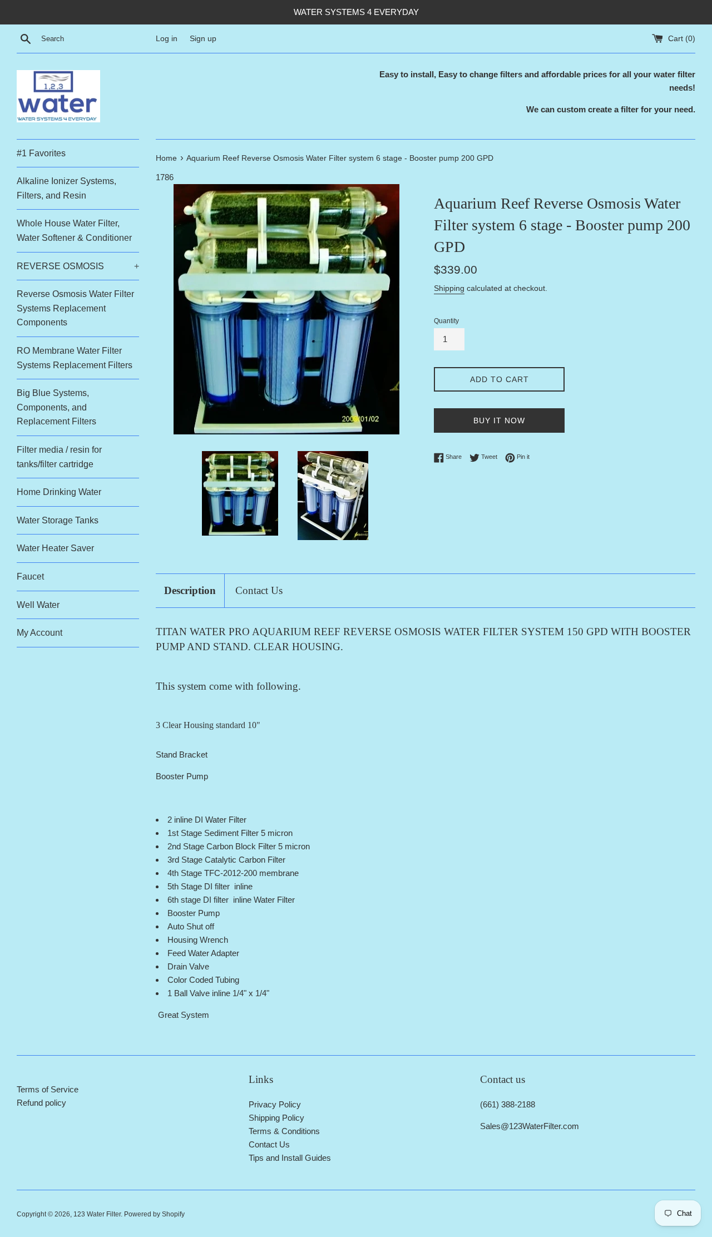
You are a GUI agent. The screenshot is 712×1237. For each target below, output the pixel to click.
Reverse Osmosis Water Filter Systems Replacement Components (75, 308)
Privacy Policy (275, 1104)
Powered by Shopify (154, 1214)
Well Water (38, 605)
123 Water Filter (97, 1214)
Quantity (446, 321)
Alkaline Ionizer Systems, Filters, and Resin (66, 188)
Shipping (449, 288)
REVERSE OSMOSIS (78, 266)
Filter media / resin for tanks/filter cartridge (59, 457)
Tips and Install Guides (290, 1157)
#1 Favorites (41, 153)
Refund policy (41, 1102)
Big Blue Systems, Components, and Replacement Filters (56, 407)
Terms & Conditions (284, 1131)
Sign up (203, 38)
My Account (39, 632)
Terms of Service (47, 1089)
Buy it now (499, 420)
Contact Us (259, 590)
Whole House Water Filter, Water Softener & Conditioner (74, 231)
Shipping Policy (276, 1117)
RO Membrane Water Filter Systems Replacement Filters (74, 358)
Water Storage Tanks (57, 520)
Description (190, 590)
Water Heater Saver (55, 548)
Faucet (30, 576)
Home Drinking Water (59, 492)
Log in (166, 38)
